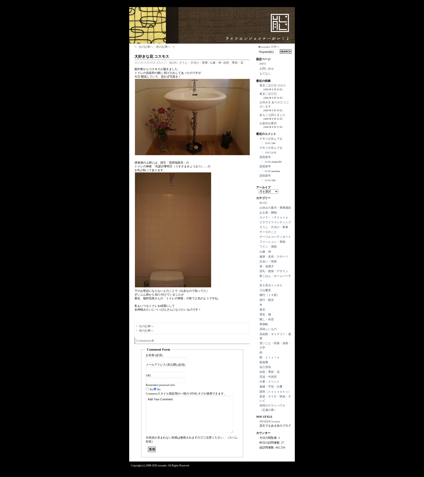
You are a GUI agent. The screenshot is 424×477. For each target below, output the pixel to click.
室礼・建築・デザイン (273, 271)
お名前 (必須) (154, 355)
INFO (262, 63)
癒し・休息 (266, 319)
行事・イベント (269, 381)
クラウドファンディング (275, 222)
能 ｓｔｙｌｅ (269, 357)
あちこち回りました (272, 114)
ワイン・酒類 (268, 246)
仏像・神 (215, 62)
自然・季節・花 (233, 62)
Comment (186, 393)
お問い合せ (266, 68)
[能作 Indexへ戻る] (260, 20)
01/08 (268, 161)
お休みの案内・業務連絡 (275, 207)
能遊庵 (263, 362)
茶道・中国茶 (268, 376)
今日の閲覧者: (268, 437)
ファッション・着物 (272, 241)
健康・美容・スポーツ (273, 256)
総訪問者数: (267, 447)
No (159, 389)
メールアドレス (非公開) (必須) (165, 364)
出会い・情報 (268, 261)
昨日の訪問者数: (270, 442)
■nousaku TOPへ (268, 46)
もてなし (265, 73)
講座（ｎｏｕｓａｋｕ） (275, 391)
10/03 (268, 152)
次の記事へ (146, 46)
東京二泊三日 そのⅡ (272, 85)
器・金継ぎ (266, 266)
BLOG (173, 62)
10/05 (268, 143)
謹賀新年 (265, 157)
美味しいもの (268, 329)
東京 (262, 309)
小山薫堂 (265, 290)
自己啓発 (265, 367)
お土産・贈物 (268, 212)
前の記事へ (163, 46)
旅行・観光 (266, 299)
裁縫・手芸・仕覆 (270, 386)
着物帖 (263, 324)
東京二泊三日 (268, 93)
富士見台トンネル (270, 285)
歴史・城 (265, 314)
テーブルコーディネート (275, 236)
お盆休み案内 (268, 123)
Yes (151, 389)
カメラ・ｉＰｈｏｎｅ (273, 217)
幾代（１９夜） (269, 295)
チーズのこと (268, 232)
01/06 (268, 171)
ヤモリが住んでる (270, 138)
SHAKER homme (269, 421)
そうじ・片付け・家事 (193, 62)
